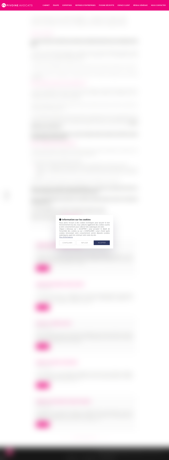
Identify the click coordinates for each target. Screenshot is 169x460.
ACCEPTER (102, 243)
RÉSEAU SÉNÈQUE (140, 5)
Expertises (67, 5)
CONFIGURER (67, 243)
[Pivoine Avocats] (17, 5)
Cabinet (46, 5)
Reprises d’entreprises (85, 5)
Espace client (124, 5)
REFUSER (84, 243)
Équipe (56, 5)
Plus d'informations (66, 237)
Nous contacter (158, 5)
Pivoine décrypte (106, 5)
